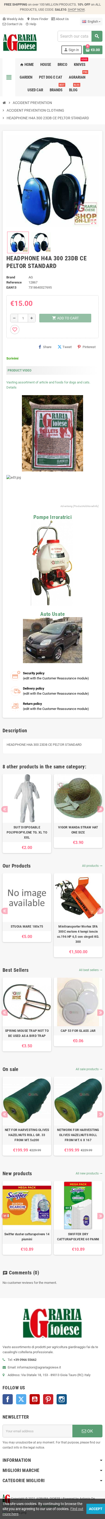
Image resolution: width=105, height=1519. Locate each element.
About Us (62, 19)
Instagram (62, 1399)
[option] (26, 813)
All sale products (89, 1069)
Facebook (8, 1399)
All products (92, 866)
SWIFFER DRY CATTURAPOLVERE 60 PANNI (78, 1236)
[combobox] (80, 36)
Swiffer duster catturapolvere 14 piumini (27, 1236)
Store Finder (37, 19)
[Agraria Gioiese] (20, 42)
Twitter (21, 1399)
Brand (10, 277)
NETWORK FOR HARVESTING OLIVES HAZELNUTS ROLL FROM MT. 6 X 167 (78, 1135)
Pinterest (89, 347)
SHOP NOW (76, 9)
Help (30, 24)
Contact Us (14, 24)
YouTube (35, 1399)
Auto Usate (52, 614)
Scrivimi (12, 358)
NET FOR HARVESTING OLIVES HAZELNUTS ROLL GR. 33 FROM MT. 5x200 (27, 1135)
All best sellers (90, 970)
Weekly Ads (13, 19)
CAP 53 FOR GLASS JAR (78, 1031)
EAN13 (11, 287)
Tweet (67, 347)
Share (47, 347)
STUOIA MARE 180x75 (27, 926)
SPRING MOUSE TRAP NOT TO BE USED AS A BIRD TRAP (27, 1033)
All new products (89, 1173)
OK (89, 1431)
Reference (14, 282)
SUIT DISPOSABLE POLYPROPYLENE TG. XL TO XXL (27, 832)
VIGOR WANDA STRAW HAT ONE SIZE (78, 830)
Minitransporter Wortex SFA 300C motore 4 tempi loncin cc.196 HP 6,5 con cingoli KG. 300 (78, 934)
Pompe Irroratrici (52, 517)
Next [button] (100, 809)
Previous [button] (4, 809)
